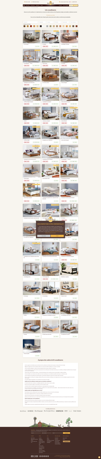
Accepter (57, 235)
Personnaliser (44, 235)
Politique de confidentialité (55, 231)
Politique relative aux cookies (50, 232)
